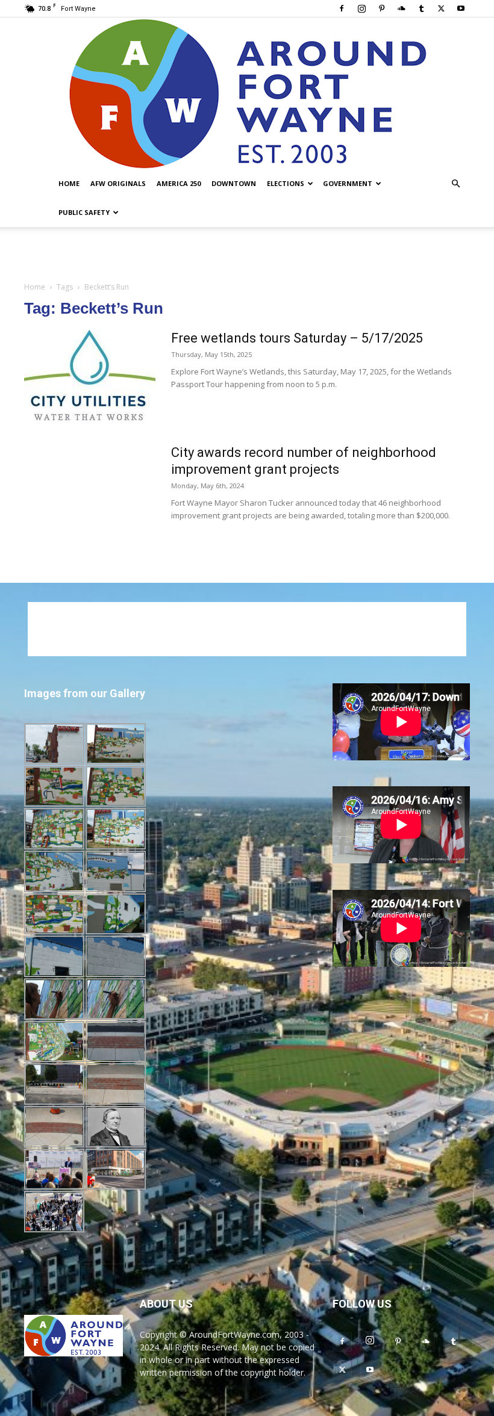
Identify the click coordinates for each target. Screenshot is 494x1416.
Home (69, 183)
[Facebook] (342, 8)
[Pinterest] (381, 8)
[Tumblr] (421, 8)
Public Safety (84, 212)
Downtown (233, 183)
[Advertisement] (247, 253)
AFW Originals (118, 183)
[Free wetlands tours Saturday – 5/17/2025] (89, 375)
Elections (285, 183)
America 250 (179, 183)
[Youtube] (461, 8)
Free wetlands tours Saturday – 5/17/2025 (297, 338)
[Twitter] (441, 8)
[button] (455, 184)
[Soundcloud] (401, 8)
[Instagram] (361, 8)
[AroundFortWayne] (247, 93)
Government (347, 183)
